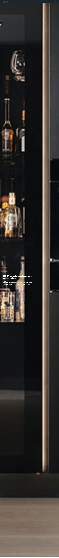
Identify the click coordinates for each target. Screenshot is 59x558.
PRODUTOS (25, 1)
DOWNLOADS (36, 1)
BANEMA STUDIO (49, 1)
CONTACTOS (42, 1)
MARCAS (20, 1)
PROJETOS (30, 1)
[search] (55, 1)
